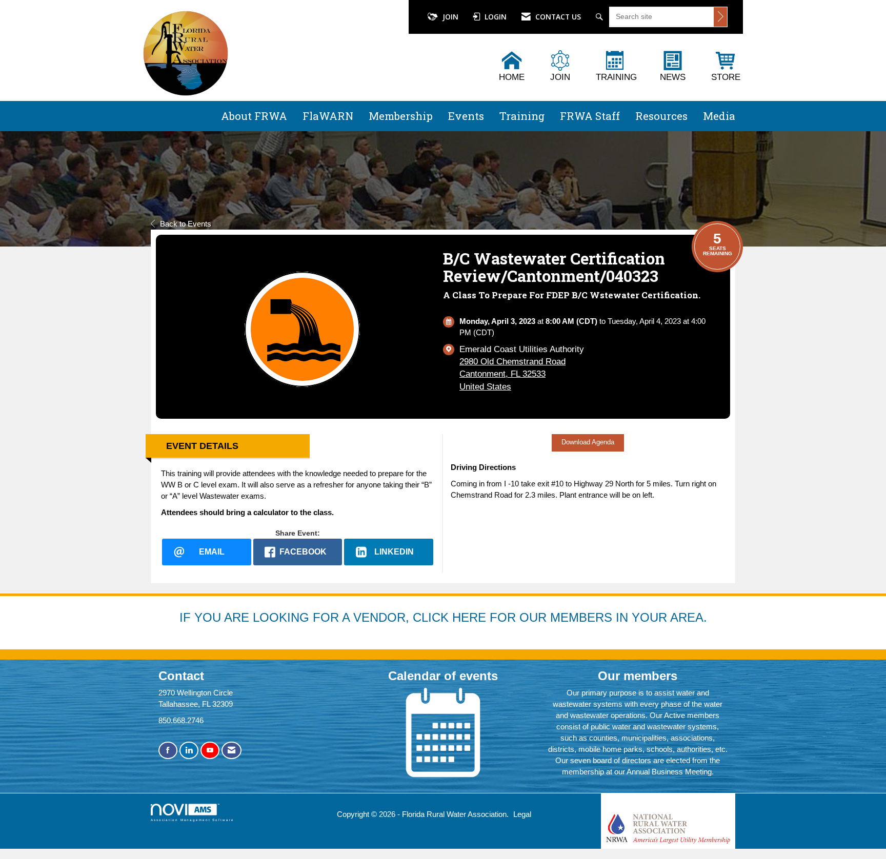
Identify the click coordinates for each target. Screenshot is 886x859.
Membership (401, 116)
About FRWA (254, 116)
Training (522, 116)
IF (186, 617)
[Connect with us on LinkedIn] (188, 751)
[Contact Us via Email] (231, 751)
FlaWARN (328, 116)
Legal (522, 814)
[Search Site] (600, 17)
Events (466, 116)
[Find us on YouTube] (209, 751)
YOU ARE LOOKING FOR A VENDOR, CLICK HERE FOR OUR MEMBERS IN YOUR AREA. (450, 617)
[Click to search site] (720, 17)
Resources (661, 116)
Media (719, 116)
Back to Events (185, 223)
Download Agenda (587, 442)
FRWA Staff (590, 116)
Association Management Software (192, 820)
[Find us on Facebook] (167, 751)
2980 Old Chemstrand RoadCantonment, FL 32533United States (512, 374)
